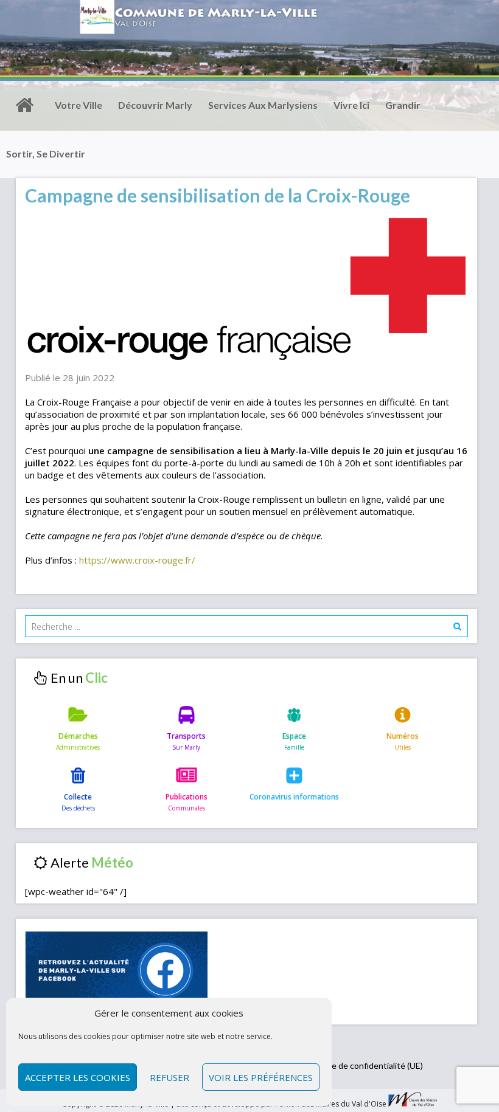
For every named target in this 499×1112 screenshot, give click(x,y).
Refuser (169, 1077)
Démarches (78, 736)
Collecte (78, 797)
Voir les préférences (261, 1077)
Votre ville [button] (78, 105)
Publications (187, 797)
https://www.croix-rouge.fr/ (137, 560)
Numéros (402, 736)
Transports (186, 736)
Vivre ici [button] (351, 105)
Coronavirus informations (294, 797)
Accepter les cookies (77, 1077)
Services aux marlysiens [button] (263, 105)
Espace (294, 736)
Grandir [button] (402, 105)
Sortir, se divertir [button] (45, 153)
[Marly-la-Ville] (24, 105)
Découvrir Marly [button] (155, 105)
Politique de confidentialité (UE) (362, 1065)
